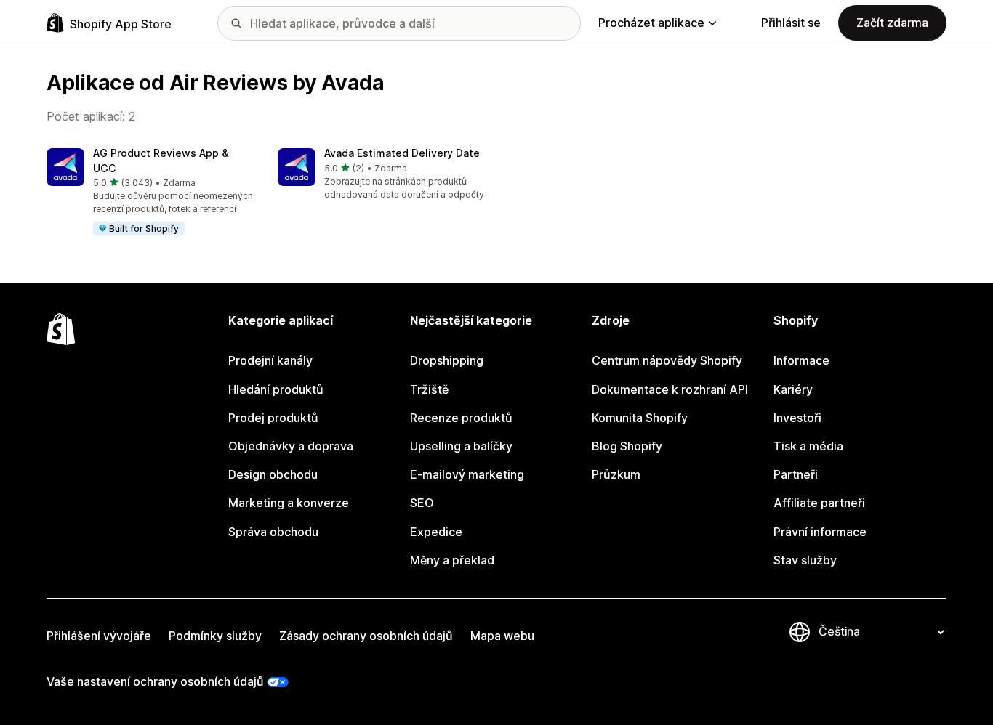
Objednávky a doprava (290, 446)
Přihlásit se (791, 22)
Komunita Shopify (640, 417)
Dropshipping (446, 360)
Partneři (795, 474)
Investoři (797, 417)
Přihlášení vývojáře (99, 635)
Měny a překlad (452, 560)
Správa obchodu (273, 531)
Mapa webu (502, 635)
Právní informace (820, 531)
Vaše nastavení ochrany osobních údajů (155, 681)
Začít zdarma (892, 22)
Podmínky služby (215, 635)
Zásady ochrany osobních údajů (366, 635)
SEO (422, 502)
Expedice (436, 531)
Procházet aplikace (651, 22)
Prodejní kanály (270, 360)
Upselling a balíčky (461, 446)
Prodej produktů (273, 417)
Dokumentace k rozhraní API (670, 389)
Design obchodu (273, 474)
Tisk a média (808, 446)
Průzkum (616, 474)
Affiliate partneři (819, 502)
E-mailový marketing (467, 474)
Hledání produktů (275, 389)
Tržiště (429, 389)
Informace (801, 360)
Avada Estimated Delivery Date (402, 153)
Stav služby (805, 560)
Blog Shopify (627, 446)
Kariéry (793, 389)
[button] (150, 192)
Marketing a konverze (288, 502)
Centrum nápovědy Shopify (667, 360)
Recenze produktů (461, 417)
